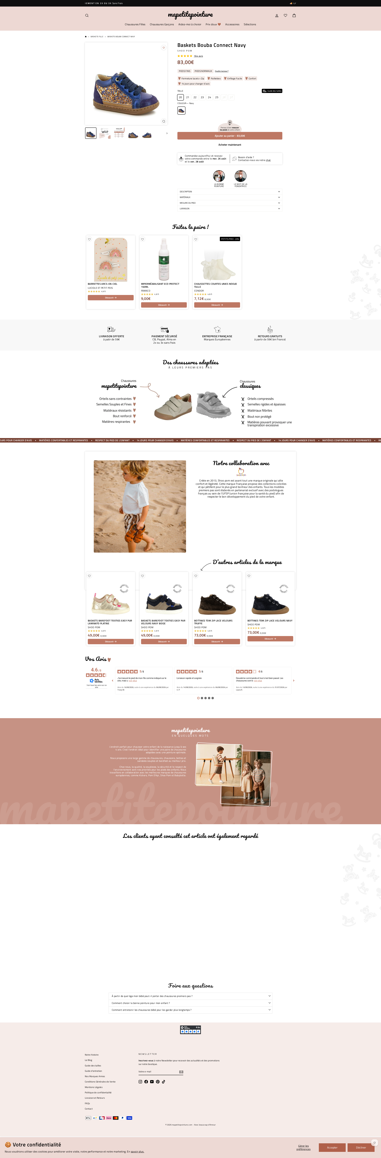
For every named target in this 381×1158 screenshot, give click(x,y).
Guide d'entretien (93, 1071)
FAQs (87, 1103)
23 (202, 97)
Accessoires (232, 24)
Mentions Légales (94, 1087)
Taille (229, 91)
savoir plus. (137, 1152)
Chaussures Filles (135, 24)
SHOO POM (185, 50)
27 (231, 97)
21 (187, 97)
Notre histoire (92, 1054)
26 (224, 97)
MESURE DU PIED (188, 203)
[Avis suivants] (294, 680)
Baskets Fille (97, 36)
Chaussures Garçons (162, 24)
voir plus (133, 680)
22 (195, 97)
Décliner (361, 1148)
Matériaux (185, 197)
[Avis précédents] (113, 680)
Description (186, 191)
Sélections (250, 24)
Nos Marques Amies (95, 1076)
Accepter (332, 1148)
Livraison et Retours (95, 1098)
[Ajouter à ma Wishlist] (163, 47)
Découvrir (109, 297)
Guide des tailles (93, 1065)
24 (209, 97)
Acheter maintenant (229, 145)
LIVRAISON (184, 208)
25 (216, 97)
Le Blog (88, 1060)
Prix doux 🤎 (213, 24)
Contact (89, 1108)
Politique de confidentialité (98, 1092)
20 (180, 97)
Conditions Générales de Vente (100, 1081)
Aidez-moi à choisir (189, 24)
